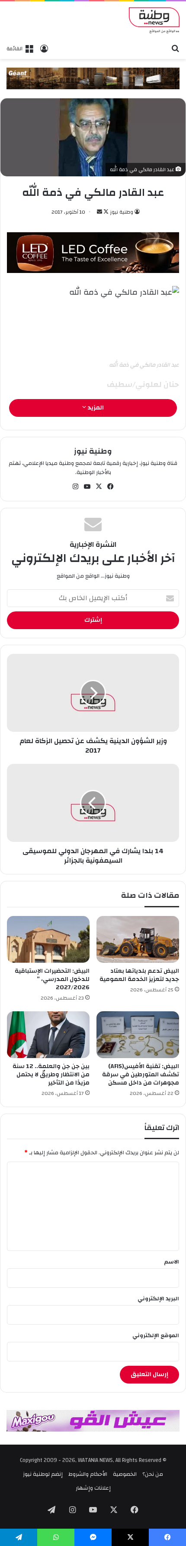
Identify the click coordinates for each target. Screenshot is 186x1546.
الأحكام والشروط (87, 1474)
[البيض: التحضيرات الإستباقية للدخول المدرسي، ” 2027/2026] (48, 939)
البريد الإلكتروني (158, 1298)
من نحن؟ (152, 1474)
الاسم (171, 1262)
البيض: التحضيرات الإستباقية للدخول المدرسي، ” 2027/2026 (52, 979)
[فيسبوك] (111, 486)
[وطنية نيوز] (154, 20)
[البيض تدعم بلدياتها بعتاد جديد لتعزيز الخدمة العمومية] (137, 939)
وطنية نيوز (121, 212)
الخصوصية (125, 1474)
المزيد (95, 407)
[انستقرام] (76, 486)
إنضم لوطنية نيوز (43, 1474)
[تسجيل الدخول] (44, 48)
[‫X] (99, 486)
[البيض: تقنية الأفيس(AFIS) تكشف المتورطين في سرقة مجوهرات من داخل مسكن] (137, 1034)
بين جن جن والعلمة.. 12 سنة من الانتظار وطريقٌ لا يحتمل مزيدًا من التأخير (51, 1074)
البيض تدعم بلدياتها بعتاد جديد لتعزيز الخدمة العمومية (139, 975)
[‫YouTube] (87, 486)
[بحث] (175, 48)
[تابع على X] (105, 212)
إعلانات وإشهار (93, 1488)
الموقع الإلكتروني (155, 1335)
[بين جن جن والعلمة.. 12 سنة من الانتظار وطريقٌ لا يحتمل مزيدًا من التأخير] (48, 1034)
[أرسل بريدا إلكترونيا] (99, 212)
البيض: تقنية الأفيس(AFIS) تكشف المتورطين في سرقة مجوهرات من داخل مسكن (140, 1074)
